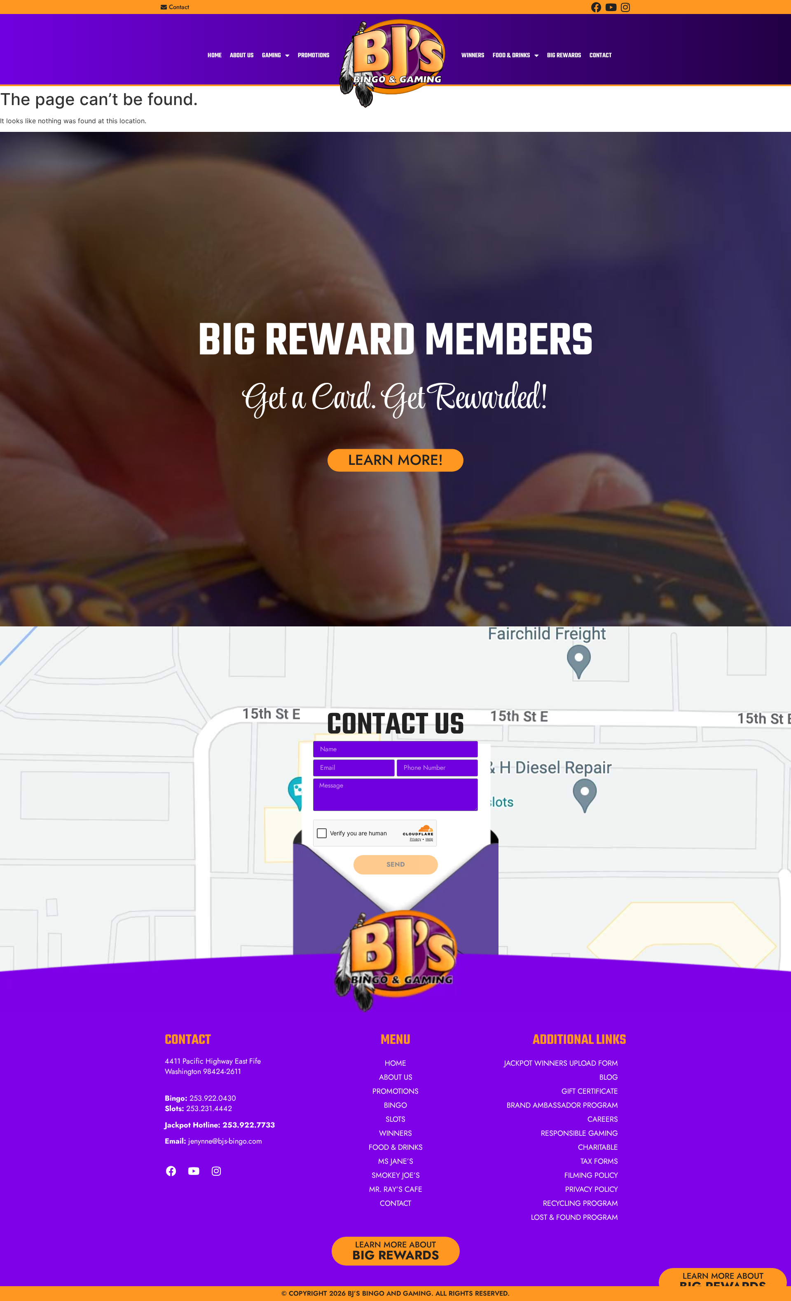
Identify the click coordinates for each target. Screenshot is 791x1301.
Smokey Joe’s (396, 1175)
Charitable (598, 1147)
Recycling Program (580, 1203)
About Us (242, 56)
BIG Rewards (564, 56)
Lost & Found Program (574, 1217)
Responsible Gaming (579, 1133)
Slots (395, 1119)
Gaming (271, 56)
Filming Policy (591, 1175)
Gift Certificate (590, 1091)
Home (215, 56)
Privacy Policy (591, 1189)
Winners (472, 56)
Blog (608, 1077)
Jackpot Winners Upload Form (561, 1063)
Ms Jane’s (395, 1161)
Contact (601, 56)
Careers (602, 1119)
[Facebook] (596, 7)
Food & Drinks (511, 56)
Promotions (314, 56)
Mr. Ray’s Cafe (395, 1189)
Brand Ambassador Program (562, 1105)
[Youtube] (611, 7)
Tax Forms (599, 1161)
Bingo (395, 1105)
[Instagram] (625, 7)
